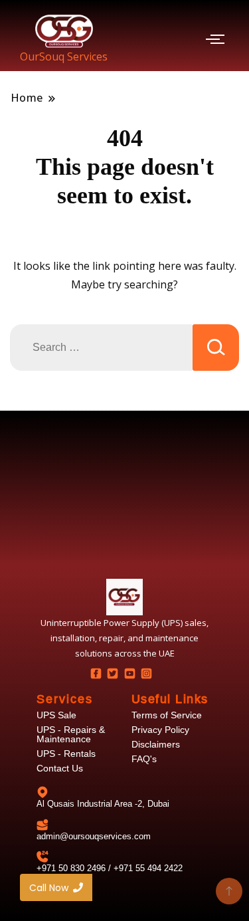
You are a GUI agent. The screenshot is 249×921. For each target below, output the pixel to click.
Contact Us (60, 768)
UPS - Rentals (66, 753)
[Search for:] (101, 347)
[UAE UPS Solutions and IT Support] (124, 597)
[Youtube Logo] (129, 673)
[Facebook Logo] (95, 673)
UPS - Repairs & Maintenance (71, 734)
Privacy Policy (160, 729)
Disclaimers (155, 744)
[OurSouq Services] (64, 31)
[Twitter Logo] (113, 673)
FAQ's (144, 759)
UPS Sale (56, 715)
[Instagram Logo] (146, 673)
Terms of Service (166, 715)
